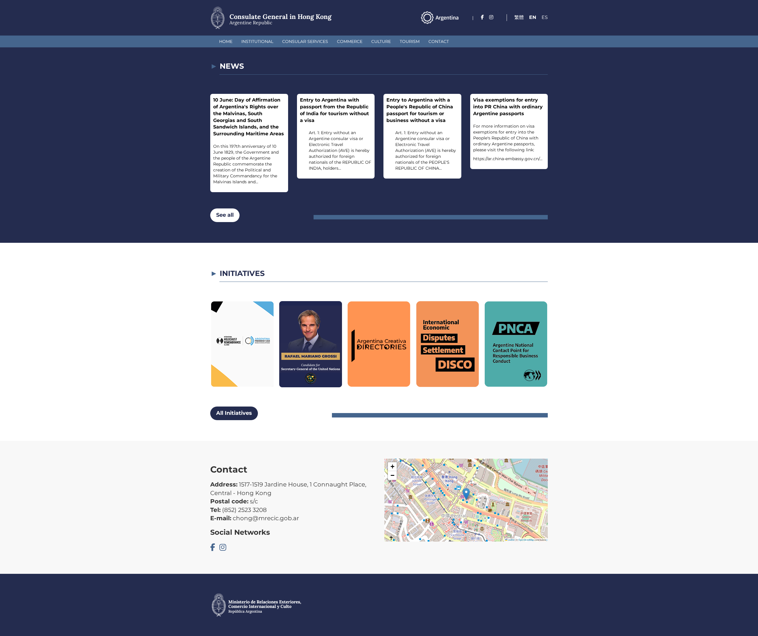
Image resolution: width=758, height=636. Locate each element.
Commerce (349, 41)
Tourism (410, 41)
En (532, 17)
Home (225, 41)
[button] (466, 494)
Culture (381, 41)
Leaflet (510, 539)
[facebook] (482, 17)
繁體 (519, 17)
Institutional (257, 41)
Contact (438, 41)
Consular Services (305, 41)
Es (545, 17)
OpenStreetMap (526, 539)
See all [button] (225, 215)
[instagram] (491, 17)
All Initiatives (234, 413)
